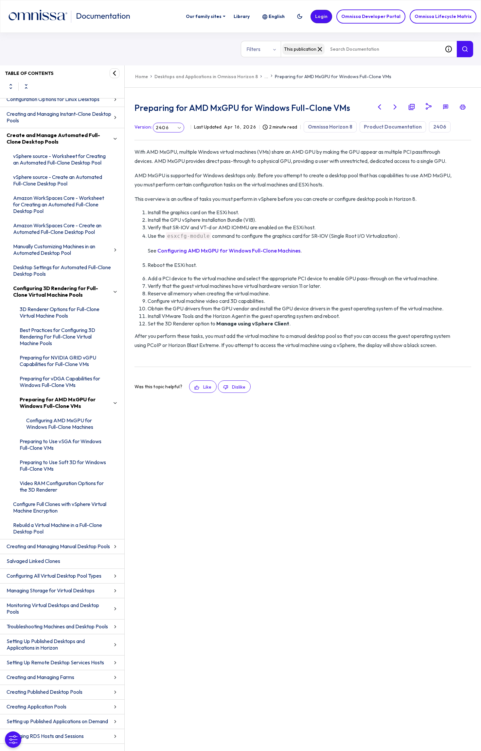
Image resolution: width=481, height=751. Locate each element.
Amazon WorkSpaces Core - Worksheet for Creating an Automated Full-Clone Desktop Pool (58, 204)
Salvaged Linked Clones (33, 561)
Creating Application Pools (36, 706)
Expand (11, 86)
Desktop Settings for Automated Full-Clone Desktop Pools (62, 270)
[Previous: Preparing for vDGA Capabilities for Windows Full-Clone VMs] (379, 107)
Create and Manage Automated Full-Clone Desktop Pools (53, 138)
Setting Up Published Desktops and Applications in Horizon (46, 644)
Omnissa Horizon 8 (330, 127)
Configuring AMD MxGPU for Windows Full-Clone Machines (59, 423)
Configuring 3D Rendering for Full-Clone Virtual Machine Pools (55, 291)
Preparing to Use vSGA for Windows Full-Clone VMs (60, 444)
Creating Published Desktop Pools (44, 692)
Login (321, 16)
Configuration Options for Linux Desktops (53, 99)
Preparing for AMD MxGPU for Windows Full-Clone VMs (58, 402)
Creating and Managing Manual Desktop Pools (58, 546)
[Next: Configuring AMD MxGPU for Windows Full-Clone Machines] (395, 107)
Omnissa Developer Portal (371, 16)
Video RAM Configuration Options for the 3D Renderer (62, 486)
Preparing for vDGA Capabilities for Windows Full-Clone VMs (60, 381)
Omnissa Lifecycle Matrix (443, 16)
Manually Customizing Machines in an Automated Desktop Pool (54, 249)
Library (242, 16)
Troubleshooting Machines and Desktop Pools (57, 626)
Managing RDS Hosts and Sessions (45, 736)
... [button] (266, 76)
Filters (253, 49)
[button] (299, 16)
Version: (143, 127)
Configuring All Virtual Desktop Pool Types (54, 575)
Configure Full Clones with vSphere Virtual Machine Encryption (59, 507)
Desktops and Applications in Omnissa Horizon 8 (206, 76)
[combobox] (360, 49)
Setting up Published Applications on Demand (57, 721)
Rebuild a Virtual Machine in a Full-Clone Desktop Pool (57, 528)
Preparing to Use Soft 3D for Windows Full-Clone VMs (63, 465)
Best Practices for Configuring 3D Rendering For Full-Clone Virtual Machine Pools (57, 336)
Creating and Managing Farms (40, 677)
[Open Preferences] (13, 739)
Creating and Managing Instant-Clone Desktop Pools (59, 117)
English (277, 16)
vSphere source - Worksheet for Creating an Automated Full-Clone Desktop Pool (59, 159)
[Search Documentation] (465, 49)
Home (141, 76)
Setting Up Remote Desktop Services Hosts (55, 662)
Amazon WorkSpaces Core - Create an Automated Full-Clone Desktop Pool (57, 228)
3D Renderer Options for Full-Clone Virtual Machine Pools (59, 312)
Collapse (26, 86)
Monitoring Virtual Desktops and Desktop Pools (53, 608)
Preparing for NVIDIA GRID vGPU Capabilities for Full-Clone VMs (58, 360)
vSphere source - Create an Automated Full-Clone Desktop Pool (57, 180)
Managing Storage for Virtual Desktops (51, 590)
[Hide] (114, 73)
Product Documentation (393, 127)
